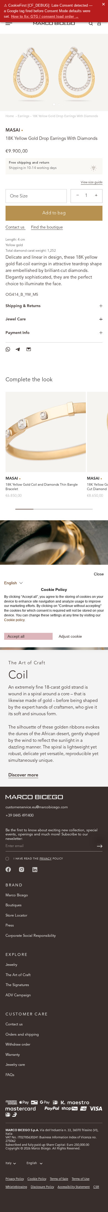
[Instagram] (21, 869)
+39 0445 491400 (20, 815)
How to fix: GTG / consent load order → (45, 16)
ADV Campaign (18, 995)
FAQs (10, 1075)
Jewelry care (15, 1065)
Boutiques (14, 905)
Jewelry (11, 965)
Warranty (13, 1055)
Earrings (23, 116)
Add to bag (54, 213)
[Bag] (99, 24)
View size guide (91, 182)
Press (10, 925)
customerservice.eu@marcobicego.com (37, 807)
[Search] (87, 24)
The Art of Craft (18, 975)
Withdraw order (18, 1044)
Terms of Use (80, 1179)
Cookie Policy (36, 1179)
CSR (96, 1187)
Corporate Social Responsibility (31, 936)
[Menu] (9, 23)
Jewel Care (16, 319)
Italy (8, 1163)
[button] (13, 583)
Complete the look (29, 380)
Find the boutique (47, 227)
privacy (46, 859)
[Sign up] (99, 846)
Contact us (15, 227)
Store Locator (16, 915)
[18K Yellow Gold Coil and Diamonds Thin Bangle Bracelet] (46, 432)
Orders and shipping (22, 1034)
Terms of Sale (59, 1179)
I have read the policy (38, 859)
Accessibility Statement (74, 1187)
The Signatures (17, 985)
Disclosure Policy (42, 1187)
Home (10, 116)
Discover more (23, 775)
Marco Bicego (17, 895)
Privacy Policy (15, 1179)
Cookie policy (14, 620)
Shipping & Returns (23, 306)
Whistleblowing (16, 1187)
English (32, 1163)
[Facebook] (8, 869)
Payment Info (18, 333)
